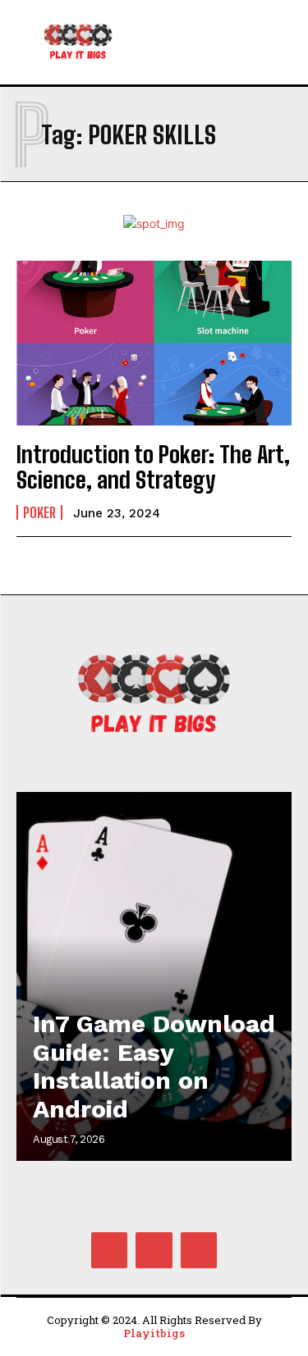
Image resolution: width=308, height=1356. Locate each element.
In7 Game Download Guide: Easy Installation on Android (154, 1066)
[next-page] (263, 820)
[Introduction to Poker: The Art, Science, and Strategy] (154, 343)
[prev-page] (234, 820)
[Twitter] (199, 1250)
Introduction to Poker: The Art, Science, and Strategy (153, 467)
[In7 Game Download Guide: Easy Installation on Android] (154, 976)
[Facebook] (109, 1250)
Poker (39, 512)
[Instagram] (154, 1250)
